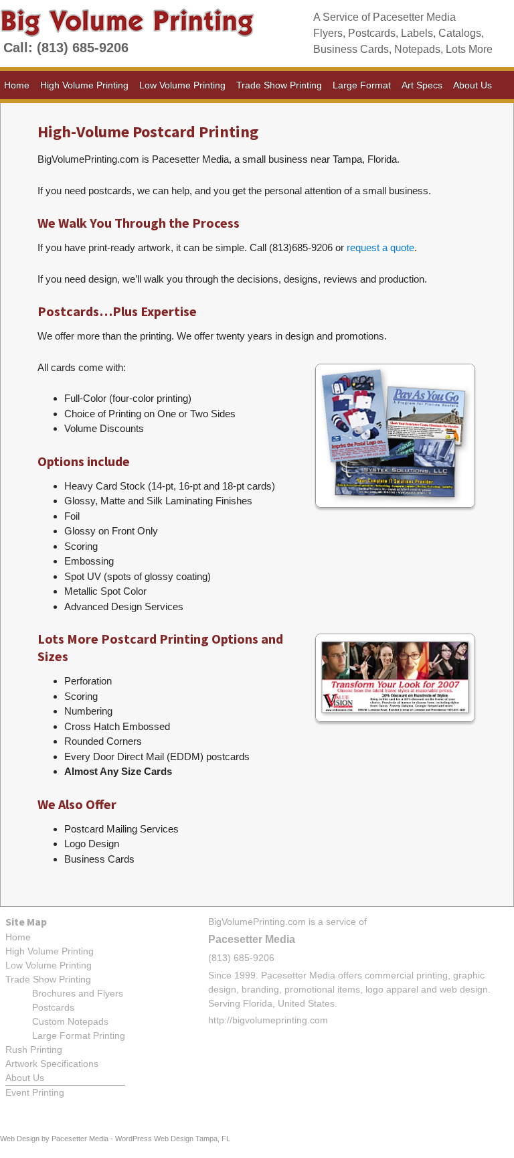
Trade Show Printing (279, 85)
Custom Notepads (70, 1021)
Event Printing (34, 1092)
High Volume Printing (84, 85)
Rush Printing (33, 1049)
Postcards (53, 1007)
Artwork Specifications (51, 1063)
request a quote (380, 247)
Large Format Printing (78, 1035)
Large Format (362, 85)
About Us (472, 85)
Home (16, 85)
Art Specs (422, 85)
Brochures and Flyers (77, 993)
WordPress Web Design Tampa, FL (172, 1139)
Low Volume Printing (182, 85)
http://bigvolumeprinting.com (268, 1020)
